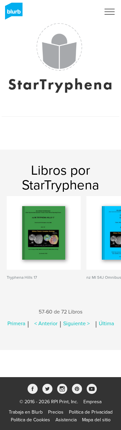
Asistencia (66, 420)
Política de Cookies (30, 420)
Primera (16, 323)
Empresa (92, 402)
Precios (56, 412)
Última (106, 323)
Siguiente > (76, 323)
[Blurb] (12, 13)
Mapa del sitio (96, 420)
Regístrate (81, 11)
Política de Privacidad (91, 412)
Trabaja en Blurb (26, 412)
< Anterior (45, 323)
